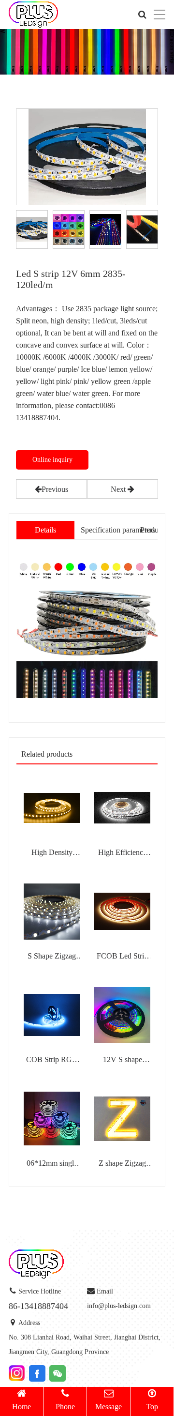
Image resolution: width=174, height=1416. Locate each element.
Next (119, 489)
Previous (55, 489)
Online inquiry (52, 459)
